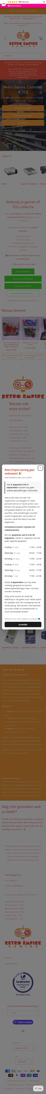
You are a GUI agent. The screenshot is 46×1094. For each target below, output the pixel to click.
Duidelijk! (23, 624)
